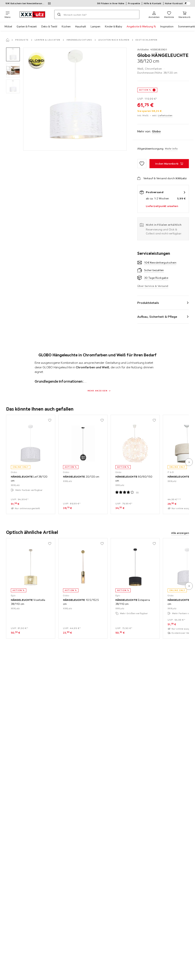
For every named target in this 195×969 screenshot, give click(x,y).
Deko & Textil (49, 26)
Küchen (66, 26)
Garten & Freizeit (27, 26)
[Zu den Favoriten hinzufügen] (141, 163)
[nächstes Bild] (189, 462)
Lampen (95, 26)
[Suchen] (59, 14)
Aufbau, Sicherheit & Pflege (157, 316)
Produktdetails (148, 303)
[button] (13, 54)
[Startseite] (7, 39)
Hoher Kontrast (174, 3)
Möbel (8, 26)
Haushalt (80, 26)
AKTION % (145, 90)
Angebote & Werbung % (141, 26)
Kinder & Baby (113, 26)
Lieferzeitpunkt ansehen (162, 206)
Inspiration (166, 26)
